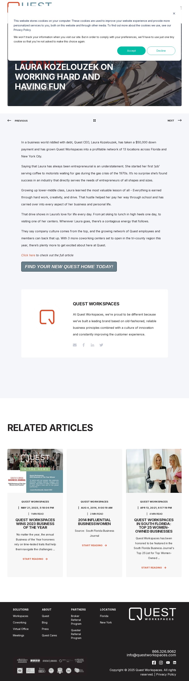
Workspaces (20, 616)
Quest (45, 616)
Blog (44, 622)
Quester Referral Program (76, 634)
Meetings (18, 635)
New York (106, 622)
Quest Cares (49, 635)
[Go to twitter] (100, 345)
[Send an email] (76, 345)
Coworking (19, 622)
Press (45, 628)
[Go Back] (94, 120)
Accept (131, 50)
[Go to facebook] (83, 345)
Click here (28, 255)
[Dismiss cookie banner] (174, 14)
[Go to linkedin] (92, 345)
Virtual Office (21, 628)
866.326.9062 (164, 651)
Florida (104, 616)
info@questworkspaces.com (151, 655)
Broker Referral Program (76, 619)
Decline (161, 50)
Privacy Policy (166, 674)
